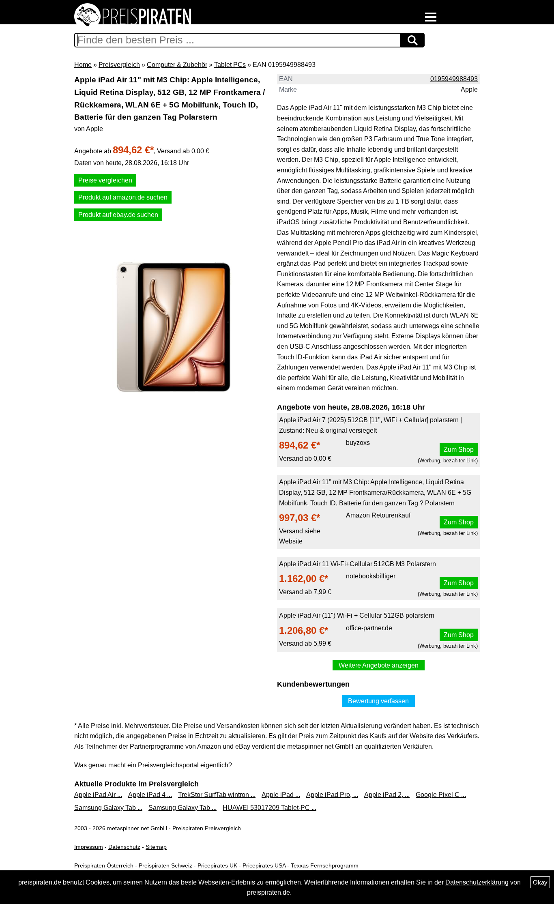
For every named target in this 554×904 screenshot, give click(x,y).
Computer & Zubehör (177, 64)
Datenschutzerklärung (477, 882)
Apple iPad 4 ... (150, 794)
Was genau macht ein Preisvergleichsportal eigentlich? (153, 765)
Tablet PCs (230, 64)
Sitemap (156, 847)
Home (83, 64)
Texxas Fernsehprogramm (325, 865)
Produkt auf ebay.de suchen (118, 214)
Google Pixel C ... (441, 794)
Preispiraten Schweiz (165, 865)
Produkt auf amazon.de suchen (122, 197)
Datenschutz (124, 847)
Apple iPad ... (281, 794)
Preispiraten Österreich (103, 865)
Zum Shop (459, 449)
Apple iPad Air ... (98, 794)
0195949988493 (454, 78)
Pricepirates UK (217, 865)
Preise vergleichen (105, 180)
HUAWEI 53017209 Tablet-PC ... (269, 807)
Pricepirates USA (264, 865)
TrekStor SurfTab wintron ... (217, 794)
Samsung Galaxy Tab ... (108, 807)
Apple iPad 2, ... (387, 794)
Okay (540, 882)
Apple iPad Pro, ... (332, 794)
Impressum (88, 847)
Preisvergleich (119, 64)
